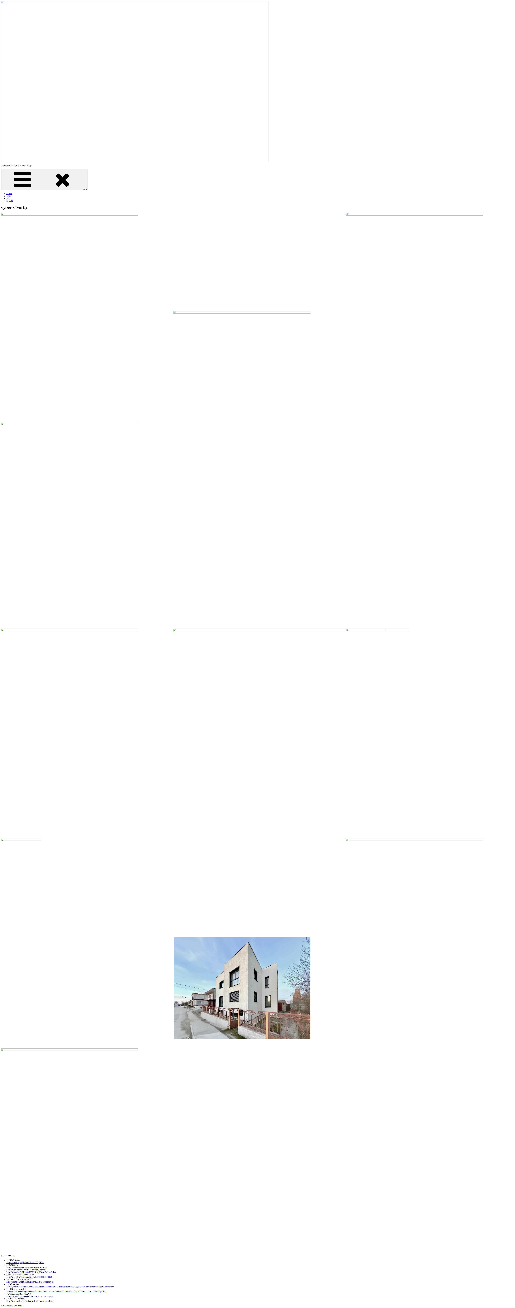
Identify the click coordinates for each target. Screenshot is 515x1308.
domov (9, 193)
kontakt (9, 201)
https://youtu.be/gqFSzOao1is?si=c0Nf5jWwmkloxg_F (29, 1282)
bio (7, 198)
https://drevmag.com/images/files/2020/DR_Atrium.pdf (29, 1296)
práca (8, 196)
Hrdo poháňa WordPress (11, 1306)
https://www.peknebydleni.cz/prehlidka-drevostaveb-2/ (29, 1301)
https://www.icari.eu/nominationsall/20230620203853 (29, 1277)
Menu (85, 189)
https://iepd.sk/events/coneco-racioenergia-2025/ (26, 1267)
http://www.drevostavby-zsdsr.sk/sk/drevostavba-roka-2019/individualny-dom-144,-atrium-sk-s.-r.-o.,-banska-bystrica (56, 1291)
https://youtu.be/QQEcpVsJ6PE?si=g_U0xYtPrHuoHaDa (31, 1272)
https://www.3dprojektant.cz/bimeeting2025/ (25, 1262)
